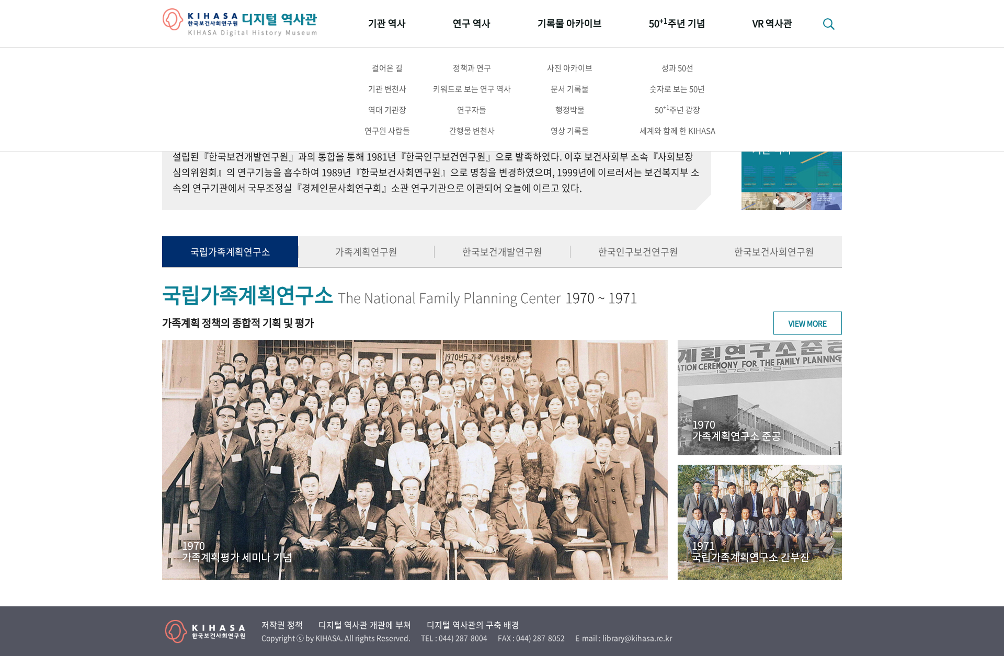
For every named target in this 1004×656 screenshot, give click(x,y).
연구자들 (471, 110)
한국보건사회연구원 (774, 252)
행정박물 (570, 110)
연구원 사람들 (387, 130)
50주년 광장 (677, 109)
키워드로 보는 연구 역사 (472, 89)
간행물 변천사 (472, 130)
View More (808, 323)
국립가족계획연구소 (230, 252)
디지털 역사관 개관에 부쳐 (364, 624)
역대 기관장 (387, 110)
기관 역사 (387, 23)
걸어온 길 (387, 68)
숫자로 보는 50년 (677, 89)
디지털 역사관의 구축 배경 (473, 624)
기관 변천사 (387, 89)
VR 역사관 (772, 23)
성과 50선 (677, 68)
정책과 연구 (472, 68)
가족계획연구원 (366, 252)
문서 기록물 (570, 89)
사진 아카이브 (569, 68)
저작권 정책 (282, 624)
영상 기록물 (570, 130)
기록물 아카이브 (570, 23)
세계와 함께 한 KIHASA (677, 130)
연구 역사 (471, 23)
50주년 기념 (677, 22)
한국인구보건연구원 (638, 252)
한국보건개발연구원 (502, 252)
